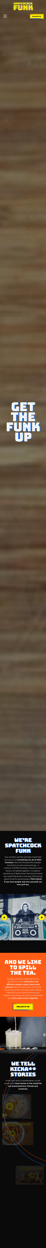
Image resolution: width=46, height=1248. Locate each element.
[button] (4, 917)
